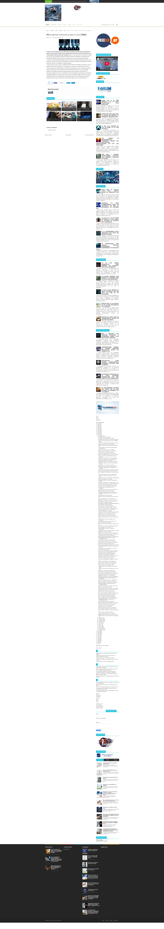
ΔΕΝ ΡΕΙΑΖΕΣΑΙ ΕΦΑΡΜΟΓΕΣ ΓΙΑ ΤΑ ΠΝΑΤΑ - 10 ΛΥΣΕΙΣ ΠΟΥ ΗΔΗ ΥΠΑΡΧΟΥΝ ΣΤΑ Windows (67, 1)
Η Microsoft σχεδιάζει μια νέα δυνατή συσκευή (107, 556)
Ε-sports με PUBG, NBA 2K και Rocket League (107, 574)
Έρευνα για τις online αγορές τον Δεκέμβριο (106, 449)
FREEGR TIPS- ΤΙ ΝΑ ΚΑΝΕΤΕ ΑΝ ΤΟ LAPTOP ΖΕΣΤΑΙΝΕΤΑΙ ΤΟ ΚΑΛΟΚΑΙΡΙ (110, 305)
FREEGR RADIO (53, 24)
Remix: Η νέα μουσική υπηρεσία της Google (106, 595)
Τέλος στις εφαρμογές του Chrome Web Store (106, 596)
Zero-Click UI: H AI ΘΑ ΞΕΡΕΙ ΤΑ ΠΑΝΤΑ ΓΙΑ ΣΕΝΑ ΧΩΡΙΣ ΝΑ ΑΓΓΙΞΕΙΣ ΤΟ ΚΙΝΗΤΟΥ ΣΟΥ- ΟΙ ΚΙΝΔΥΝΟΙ (110, 220)
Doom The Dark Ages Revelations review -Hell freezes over (107, 686)
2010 (98, 638)
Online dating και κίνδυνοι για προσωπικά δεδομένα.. (108, 589)
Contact (97, 418)
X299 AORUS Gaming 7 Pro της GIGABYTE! (106, 575)
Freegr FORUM (99, 705)
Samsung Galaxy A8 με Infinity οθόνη (105, 495)
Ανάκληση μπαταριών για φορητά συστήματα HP (93, 850)
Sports (97, 699)
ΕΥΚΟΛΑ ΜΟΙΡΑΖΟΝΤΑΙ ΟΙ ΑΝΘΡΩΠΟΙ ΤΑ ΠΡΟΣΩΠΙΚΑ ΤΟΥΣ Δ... (106, 600)
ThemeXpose (58, 920)
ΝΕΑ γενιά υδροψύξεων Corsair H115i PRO (106, 601)
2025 (98, 425)
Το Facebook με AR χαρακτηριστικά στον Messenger (108, 572)
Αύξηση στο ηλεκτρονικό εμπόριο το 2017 (106, 564)
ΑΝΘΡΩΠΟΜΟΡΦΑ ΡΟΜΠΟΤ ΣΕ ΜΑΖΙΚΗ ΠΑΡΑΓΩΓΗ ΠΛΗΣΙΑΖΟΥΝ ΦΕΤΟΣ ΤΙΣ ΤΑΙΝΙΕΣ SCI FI (110, 349)
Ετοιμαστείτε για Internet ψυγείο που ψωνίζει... (93, 863)
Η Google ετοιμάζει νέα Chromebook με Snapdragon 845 (108, 477)
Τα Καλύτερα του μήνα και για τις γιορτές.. (106, 557)
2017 (98, 434)
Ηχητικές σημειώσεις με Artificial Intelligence (106, 444)
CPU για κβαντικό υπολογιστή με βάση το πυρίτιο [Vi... (108, 534)
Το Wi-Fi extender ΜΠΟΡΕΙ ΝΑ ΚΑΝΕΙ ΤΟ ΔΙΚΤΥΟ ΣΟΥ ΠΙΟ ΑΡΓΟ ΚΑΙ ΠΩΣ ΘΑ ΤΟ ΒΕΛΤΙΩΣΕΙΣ (110, 292)
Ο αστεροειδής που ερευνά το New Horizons (106, 539)
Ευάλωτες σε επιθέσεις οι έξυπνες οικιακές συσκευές (108, 550)
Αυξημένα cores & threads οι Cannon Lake (106, 590)
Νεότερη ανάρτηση (48, 134)
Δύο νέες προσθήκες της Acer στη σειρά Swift (106, 498)
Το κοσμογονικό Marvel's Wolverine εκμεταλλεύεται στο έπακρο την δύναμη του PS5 (106, 689)
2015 (98, 632)
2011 (98, 637)
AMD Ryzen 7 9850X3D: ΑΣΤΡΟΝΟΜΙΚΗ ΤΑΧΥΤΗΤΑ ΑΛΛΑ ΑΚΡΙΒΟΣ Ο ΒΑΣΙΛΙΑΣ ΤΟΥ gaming (110, 156)
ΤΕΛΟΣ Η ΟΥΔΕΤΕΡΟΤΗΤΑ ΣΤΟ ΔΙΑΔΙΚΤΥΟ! (107, 561)
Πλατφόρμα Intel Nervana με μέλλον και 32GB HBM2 (108, 576)
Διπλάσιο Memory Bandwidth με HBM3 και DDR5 (107, 551)
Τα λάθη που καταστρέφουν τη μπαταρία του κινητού (108, 442)
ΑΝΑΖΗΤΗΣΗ (79, 24)
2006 (98, 643)
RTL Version (98, 420)
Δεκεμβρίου (100, 435)
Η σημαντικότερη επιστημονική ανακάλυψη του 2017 (108, 470)
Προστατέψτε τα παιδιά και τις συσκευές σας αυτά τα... (108, 499)
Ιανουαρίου (100, 629)
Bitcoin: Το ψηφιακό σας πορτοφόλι (104, 522)
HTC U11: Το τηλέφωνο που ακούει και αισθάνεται (107, 459)
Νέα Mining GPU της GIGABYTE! (104, 437)
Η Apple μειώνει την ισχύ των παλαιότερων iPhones (107, 466)
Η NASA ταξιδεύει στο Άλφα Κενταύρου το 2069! (107, 507)
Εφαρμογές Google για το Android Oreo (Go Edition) (107, 582)
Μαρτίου (100, 627)
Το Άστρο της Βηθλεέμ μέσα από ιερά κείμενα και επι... (108, 482)
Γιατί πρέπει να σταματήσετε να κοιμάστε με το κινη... (108, 508)
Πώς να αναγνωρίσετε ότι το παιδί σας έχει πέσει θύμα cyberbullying (93, 883)
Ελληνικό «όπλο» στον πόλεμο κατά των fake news (107, 542)
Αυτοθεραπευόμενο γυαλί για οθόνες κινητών (106, 514)
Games (69, 24)
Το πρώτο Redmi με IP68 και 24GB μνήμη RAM (105, 661)
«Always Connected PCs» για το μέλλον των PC (107, 603)
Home (97, 416)
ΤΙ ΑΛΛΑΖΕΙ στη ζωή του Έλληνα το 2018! (106, 438)
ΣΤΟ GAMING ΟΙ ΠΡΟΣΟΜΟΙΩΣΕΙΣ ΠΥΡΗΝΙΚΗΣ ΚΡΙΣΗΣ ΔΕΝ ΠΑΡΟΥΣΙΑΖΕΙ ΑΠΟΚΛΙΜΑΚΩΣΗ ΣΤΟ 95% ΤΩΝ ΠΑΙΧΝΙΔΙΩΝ (107, 142)
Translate (105, 841)
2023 (98, 427)
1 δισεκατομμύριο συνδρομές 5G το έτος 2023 (106, 613)
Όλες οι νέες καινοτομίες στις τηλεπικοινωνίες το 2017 (108, 593)
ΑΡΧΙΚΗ (47, 24)
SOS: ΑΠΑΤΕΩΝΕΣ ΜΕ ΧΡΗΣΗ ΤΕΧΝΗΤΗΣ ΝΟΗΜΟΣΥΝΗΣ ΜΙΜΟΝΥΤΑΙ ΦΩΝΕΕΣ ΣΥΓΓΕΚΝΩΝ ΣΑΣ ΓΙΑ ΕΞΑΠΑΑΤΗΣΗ (56, 859)
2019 (98, 432)
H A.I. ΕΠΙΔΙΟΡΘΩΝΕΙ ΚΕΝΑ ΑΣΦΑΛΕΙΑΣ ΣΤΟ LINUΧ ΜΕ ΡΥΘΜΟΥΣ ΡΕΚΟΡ (110, 233)
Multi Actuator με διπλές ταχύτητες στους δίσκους (107, 501)
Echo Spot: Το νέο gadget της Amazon (105, 502)
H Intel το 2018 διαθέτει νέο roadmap (105, 510)
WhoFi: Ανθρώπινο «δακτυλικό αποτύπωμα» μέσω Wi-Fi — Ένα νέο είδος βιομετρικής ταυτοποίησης (107, 670)
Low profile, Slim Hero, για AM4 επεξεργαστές (106, 553)
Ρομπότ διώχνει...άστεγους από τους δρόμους (106, 563)
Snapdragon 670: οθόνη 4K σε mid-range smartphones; (108, 439)
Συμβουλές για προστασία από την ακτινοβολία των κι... (108, 532)
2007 (98, 642)
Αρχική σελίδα (68, 134)
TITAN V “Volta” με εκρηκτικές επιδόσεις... (106, 612)
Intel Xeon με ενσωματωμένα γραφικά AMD (106, 570)
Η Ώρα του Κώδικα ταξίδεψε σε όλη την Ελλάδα (107, 541)
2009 (98, 639)
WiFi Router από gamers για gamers (105, 587)
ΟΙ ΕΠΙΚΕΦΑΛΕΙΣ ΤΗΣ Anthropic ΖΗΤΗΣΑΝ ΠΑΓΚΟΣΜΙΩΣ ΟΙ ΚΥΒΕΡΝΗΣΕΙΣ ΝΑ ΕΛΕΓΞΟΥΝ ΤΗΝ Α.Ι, (107, 246)
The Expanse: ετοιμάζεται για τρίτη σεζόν (93, 890)
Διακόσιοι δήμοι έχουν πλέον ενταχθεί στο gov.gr (105, 657)
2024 (98, 426)
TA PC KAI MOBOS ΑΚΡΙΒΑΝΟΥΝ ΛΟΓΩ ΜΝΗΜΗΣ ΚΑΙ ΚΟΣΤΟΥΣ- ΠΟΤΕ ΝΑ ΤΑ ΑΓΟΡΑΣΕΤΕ (110, 265)
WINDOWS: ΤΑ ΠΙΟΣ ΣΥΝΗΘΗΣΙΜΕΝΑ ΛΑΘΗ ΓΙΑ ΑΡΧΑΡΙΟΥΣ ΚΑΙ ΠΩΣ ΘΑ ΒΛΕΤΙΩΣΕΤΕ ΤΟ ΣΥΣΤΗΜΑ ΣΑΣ (107, 205)
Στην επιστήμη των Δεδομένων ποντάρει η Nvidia (107, 608)
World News (98, 695)
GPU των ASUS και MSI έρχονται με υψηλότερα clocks (92, 856)
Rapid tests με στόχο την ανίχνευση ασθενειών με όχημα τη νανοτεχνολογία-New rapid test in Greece (93, 877)
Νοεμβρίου (100, 617)
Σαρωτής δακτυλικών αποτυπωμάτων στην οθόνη (107, 548)
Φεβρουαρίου (101, 628)
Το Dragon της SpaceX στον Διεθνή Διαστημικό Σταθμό (108, 511)
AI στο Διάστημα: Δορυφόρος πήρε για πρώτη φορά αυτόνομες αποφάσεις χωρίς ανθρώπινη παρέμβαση (106, 672)
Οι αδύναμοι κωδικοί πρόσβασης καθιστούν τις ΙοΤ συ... (108, 555)
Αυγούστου (100, 621)
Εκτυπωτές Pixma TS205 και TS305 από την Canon (108, 585)
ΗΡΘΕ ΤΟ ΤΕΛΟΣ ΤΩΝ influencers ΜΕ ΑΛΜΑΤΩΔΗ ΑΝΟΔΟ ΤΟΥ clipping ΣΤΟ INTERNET (56, 851)
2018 (98, 433)
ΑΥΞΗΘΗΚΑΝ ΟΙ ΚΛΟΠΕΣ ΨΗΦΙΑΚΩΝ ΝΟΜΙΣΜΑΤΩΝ (108, 503)
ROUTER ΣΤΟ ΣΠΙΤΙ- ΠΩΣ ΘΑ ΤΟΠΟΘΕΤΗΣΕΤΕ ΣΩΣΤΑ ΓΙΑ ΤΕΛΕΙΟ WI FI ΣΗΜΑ (110, 318)
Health (97, 700)
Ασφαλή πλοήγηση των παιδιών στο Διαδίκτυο (106, 509)
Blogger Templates (48, 920)
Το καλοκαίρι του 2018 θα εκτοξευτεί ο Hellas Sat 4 (107, 489)
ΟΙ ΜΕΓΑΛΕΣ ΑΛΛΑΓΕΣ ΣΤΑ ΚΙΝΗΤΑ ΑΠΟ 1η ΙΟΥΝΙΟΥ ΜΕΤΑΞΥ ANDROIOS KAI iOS (93, 904)
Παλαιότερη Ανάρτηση (89, 134)
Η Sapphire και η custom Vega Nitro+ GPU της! (107, 513)
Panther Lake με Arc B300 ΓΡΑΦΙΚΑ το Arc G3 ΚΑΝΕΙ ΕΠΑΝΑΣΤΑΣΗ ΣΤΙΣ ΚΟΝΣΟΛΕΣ (110, 102)
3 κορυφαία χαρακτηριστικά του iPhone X (106, 460)
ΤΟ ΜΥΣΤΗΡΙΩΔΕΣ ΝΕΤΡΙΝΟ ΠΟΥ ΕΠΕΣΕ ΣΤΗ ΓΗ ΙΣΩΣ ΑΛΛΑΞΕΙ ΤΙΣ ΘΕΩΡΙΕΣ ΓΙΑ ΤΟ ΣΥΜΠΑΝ (110, 389)
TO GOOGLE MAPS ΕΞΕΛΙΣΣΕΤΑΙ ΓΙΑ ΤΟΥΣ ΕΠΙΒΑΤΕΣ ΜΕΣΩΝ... (106, 584)
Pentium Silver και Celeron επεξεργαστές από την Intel (108, 544)
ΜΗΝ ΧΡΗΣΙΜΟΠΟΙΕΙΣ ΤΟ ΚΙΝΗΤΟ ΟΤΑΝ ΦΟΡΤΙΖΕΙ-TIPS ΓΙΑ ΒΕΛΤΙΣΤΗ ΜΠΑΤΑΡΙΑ (56, 867)
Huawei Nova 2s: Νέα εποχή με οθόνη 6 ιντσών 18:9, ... (108, 602)
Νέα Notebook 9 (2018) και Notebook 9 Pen (106, 543)
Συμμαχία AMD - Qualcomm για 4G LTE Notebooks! (108, 597)
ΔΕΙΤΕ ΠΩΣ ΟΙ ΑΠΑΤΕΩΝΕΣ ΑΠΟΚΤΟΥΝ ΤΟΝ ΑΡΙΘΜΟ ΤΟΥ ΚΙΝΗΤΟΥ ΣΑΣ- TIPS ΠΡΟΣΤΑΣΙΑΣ (93, 897)
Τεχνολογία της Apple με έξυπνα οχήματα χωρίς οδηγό (108, 469)
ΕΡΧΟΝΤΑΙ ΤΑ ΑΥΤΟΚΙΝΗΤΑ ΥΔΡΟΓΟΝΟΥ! (106, 554)
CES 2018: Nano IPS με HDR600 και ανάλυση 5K (107, 486)
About (97, 417)
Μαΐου (99, 625)
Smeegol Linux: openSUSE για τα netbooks (93, 869)
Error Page (116, 920)
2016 (98, 631)
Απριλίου (100, 626)
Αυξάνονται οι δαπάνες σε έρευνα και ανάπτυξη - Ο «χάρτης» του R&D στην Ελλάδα (106, 656)
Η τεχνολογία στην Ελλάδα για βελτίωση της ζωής (107, 484)
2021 (98, 429)
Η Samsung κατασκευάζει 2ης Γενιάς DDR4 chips (107, 474)
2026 (98, 423)
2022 (98, 428)
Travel (97, 701)
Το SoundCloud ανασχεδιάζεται (104, 549)
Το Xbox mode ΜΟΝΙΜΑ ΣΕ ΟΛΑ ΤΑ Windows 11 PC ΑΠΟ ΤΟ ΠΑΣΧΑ (110, 127)
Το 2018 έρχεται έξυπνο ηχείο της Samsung (106, 535)
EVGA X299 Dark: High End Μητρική (105, 504)
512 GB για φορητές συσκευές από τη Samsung (107, 607)
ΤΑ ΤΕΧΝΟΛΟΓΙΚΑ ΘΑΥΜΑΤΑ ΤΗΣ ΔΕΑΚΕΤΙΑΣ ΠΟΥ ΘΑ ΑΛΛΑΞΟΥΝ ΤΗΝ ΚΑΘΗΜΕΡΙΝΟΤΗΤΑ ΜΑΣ (93, 912)
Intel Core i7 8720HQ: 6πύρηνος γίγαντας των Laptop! (108, 454)
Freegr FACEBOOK (99, 706)
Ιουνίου (99, 623)
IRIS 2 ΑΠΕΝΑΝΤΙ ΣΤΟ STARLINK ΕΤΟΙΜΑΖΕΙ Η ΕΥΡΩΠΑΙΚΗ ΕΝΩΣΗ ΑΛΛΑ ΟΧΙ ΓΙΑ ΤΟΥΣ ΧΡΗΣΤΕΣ (110, 335)
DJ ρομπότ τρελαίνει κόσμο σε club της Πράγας (107, 491)
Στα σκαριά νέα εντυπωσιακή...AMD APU (106, 505)
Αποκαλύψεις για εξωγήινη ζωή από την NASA (107, 571)
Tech (74, 24)
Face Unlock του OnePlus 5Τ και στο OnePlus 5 (107, 453)
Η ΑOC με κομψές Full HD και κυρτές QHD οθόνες (107, 562)
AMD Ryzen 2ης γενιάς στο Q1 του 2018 (105, 490)
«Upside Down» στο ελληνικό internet (105, 606)
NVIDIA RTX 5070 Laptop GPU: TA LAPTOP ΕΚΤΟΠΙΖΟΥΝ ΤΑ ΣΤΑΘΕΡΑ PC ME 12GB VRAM (110, 115)
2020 (98, 431)
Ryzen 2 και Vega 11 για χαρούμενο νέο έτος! (106, 591)
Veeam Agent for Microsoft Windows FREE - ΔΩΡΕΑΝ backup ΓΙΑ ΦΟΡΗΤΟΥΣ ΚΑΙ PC (110, 191)
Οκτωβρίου (100, 619)
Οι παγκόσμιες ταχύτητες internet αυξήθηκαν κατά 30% (108, 530)
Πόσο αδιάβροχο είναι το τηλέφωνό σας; (105, 527)
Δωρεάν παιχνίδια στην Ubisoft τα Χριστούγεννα (107, 515)
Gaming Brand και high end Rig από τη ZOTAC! (107, 594)
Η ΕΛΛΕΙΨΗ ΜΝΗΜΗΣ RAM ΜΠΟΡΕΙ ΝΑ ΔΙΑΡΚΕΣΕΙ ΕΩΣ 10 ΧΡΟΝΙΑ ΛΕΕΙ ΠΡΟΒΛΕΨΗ (110, 278)
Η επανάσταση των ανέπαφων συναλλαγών (106, 465)
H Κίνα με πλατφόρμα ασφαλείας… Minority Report (107, 580)
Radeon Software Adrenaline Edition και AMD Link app (108, 536)
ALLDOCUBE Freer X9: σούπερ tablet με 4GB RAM (107, 461)
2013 (98, 634)
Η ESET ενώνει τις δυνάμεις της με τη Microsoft (107, 451)
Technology (98, 696)
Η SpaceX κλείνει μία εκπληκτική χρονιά (105, 452)
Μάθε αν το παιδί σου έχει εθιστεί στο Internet (106, 581)
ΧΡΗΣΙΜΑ (64, 24)
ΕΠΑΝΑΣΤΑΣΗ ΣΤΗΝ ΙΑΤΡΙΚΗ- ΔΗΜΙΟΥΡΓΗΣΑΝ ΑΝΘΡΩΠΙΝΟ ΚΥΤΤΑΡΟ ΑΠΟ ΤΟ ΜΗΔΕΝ (110, 362)
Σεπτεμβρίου (100, 620)
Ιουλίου (99, 622)
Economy (98, 697)
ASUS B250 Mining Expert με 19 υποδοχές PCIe (107, 521)
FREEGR (59, 24)
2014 (98, 633)
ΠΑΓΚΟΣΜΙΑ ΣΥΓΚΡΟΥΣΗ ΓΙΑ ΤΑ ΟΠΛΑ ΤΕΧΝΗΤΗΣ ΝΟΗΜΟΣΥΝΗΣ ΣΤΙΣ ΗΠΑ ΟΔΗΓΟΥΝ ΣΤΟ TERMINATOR (110, 376)
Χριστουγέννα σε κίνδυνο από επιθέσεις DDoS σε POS (108, 483)
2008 (98, 640)
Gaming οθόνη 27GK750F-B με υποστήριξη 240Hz (107, 458)
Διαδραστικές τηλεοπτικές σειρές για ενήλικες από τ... (108, 614)
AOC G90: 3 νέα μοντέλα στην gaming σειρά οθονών (108, 525)
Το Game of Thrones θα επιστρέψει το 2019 (106, 604)
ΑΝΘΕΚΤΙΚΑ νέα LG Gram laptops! (104, 531)
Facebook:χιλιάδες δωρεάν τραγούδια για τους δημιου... (108, 588)
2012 (98, 636)
